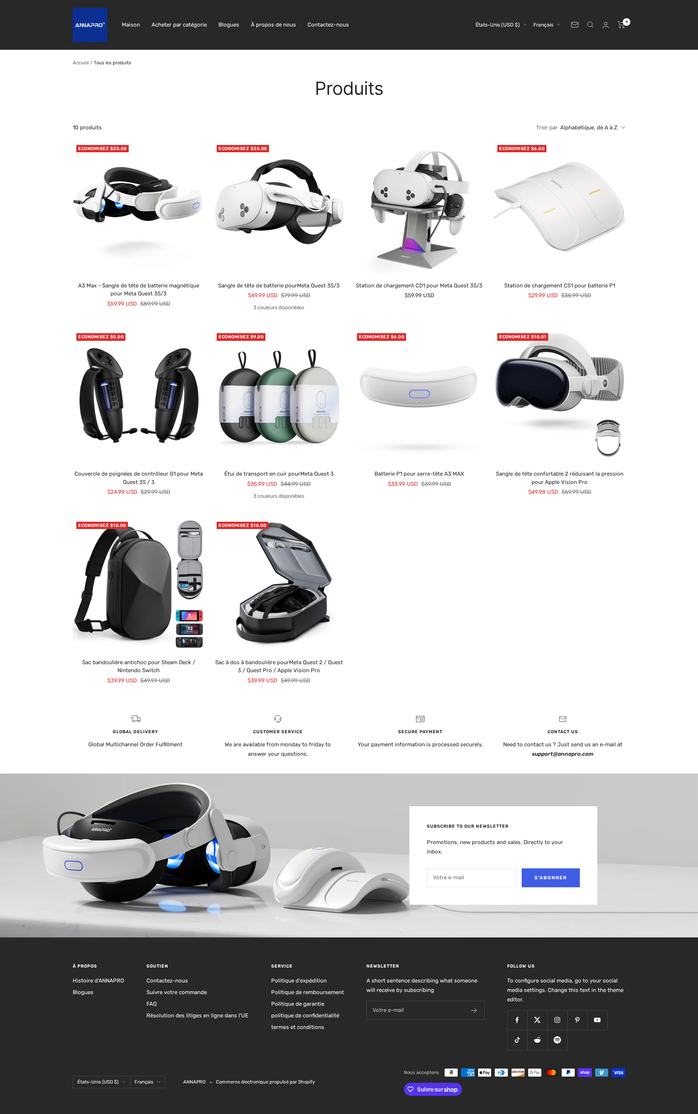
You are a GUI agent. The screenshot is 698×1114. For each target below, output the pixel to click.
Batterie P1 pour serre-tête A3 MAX (419, 474)
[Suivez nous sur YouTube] (597, 1020)
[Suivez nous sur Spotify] (557, 1040)
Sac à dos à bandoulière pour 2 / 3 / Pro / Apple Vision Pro (279, 666)
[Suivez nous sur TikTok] (517, 1040)
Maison (131, 24)
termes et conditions (297, 1027)
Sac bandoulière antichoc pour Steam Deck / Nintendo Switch (138, 666)
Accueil (81, 62)
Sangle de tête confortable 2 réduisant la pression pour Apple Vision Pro (559, 478)
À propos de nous (273, 24)
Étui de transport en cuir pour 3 (279, 474)
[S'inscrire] (474, 1010)
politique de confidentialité (305, 1015)
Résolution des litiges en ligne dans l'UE (197, 1015)
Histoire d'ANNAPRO (98, 980)
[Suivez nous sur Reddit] (537, 1040)
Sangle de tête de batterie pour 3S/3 (279, 285)
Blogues (228, 24)
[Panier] (621, 24)
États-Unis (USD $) (498, 25)
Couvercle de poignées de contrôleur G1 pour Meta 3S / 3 (139, 478)
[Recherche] (590, 24)
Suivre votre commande (177, 992)
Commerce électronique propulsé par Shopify (265, 1082)
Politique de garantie (297, 1004)
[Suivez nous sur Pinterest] (577, 1020)
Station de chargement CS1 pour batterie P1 (559, 285)
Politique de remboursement (307, 992)
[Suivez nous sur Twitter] (537, 1020)
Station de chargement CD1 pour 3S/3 (419, 285)
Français (543, 25)
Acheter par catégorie (179, 24)
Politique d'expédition (299, 980)
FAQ (152, 1004)
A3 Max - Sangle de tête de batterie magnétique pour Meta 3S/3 (138, 289)
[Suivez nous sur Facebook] (517, 1020)
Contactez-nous (328, 24)
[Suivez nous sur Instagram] (557, 1020)
